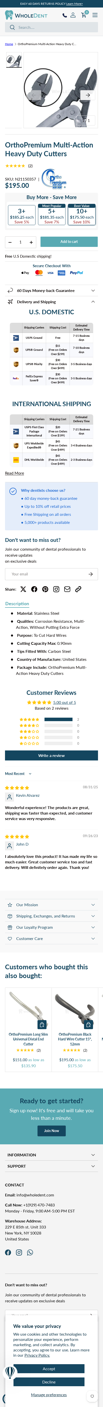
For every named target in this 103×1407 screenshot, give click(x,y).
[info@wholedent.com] (67, 589)
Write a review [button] (51, 755)
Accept (49, 1368)
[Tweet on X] (23, 589)
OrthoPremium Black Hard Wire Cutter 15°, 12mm (75, 1039)
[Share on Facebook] (34, 589)
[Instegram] (56, 589)
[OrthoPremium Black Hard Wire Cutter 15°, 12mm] (75, 1011)
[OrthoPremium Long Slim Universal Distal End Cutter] (28, 1011)
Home (9, 44)
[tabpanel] (51, 643)
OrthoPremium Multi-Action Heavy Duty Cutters (48, 44)
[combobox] (51, 27)
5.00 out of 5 (64, 702)
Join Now (51, 1131)
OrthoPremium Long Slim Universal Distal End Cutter (28, 1039)
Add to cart (69, 241)
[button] (30, 719)
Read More (14, 473)
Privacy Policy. (37, 1355)
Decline (49, 1381)
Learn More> (74, 4)
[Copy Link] (78, 589)
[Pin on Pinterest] (45, 589)
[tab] (17, 603)
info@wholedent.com (29, 1194)
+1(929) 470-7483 (30, 1204)
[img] (17, 787)
